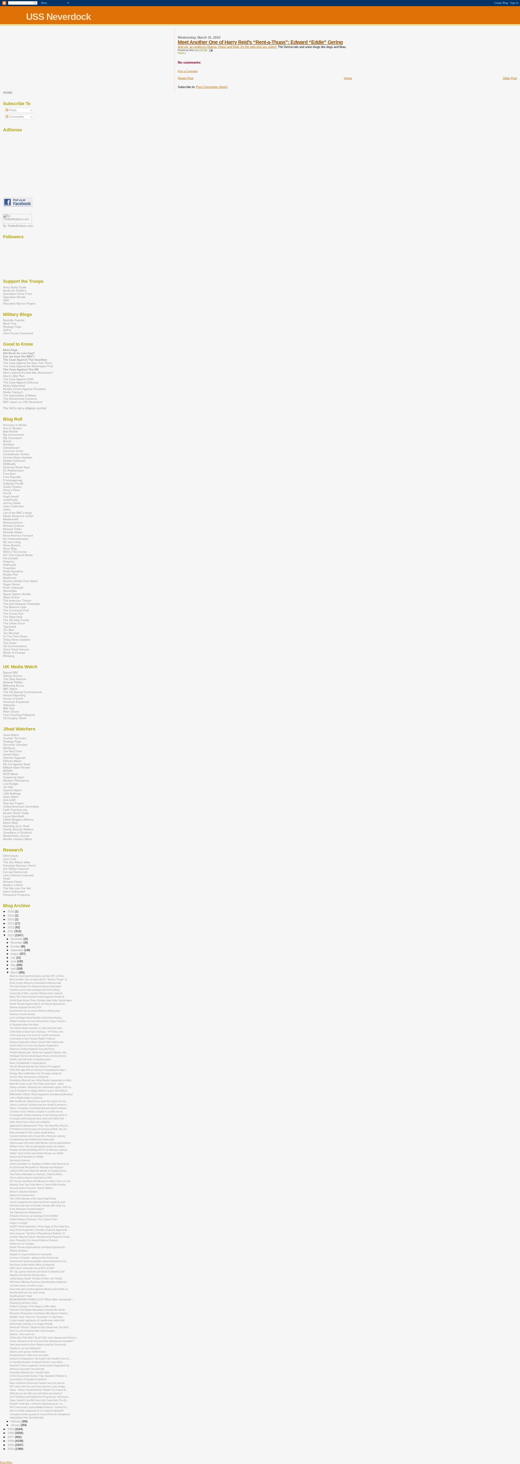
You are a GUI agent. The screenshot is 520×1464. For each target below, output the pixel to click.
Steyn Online (11, 597)
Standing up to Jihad (16, 826)
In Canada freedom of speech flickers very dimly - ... (38, 1362)
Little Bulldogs (12, 793)
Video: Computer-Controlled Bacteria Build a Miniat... (39, 1108)
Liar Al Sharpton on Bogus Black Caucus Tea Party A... (39, 1090)
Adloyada (9, 705)
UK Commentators (15, 646)
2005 (11, 1445)
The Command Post (16, 610)
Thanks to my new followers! (25, 1348)
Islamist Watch (12, 790)
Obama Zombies (19, 1250)
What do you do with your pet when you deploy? (36, 1393)
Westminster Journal (16, 835)
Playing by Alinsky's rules (23, 1303)
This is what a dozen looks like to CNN (31, 1177)
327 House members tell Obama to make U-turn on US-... (41, 1181)
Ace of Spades (12, 428)
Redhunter (10, 577)
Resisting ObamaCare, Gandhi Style (30, 1372)
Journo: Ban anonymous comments (29, 1076)
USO (6, 300)
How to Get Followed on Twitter (27, 1156)
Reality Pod (10, 574)
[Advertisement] (28, 58)
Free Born (9, 473)
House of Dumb (13, 698)
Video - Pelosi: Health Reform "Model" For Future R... (39, 1390)
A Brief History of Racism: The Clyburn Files (33, 1219)
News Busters (12, 545)
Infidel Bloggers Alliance (18, 819)
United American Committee (21, 806)
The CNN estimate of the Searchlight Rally (33, 1198)
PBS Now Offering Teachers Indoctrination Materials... (39, 1282)
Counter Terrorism (14, 738)
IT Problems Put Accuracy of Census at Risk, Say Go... (39, 1129)
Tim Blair (8, 629)
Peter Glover (11, 711)
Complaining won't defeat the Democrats (32, 1139)
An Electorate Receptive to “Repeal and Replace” (37, 1167)
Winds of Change (14, 652)
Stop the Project (13, 803)
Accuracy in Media (15, 425)
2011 (11, 931)
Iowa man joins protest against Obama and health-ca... (39, 1289)
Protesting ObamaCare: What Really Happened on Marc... (41, 1080)
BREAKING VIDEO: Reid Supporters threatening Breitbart (41, 1094)
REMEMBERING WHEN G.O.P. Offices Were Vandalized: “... (42, 1299)
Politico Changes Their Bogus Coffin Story (33, 1306)
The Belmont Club (14, 607)
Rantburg (9, 748)
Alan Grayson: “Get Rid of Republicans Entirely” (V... (38, 1233)
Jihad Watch (11, 735)
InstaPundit (10, 499)
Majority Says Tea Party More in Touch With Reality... (38, 1184)
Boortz (7, 441)
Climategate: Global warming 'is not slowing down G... (39, 1115)
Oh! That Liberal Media (18, 555)
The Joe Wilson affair (16, 862)
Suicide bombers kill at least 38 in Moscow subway (37, 1136)
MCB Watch (10, 774)
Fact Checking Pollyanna (19, 714)
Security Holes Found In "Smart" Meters (31, 1188)
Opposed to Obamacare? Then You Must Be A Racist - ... (40, 1125)
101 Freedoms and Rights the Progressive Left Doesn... (40, 1396)
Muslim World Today (16, 813)
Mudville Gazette (14, 320)
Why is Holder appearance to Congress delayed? (37, 1410)
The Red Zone (12, 751)
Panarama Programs (16, 894)
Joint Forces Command (18, 333)
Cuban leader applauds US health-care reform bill (37, 1320)
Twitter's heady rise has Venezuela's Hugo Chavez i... (39, 1021)
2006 (11, 1440)
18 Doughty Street (14, 718)
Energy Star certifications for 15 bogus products (36, 1073)
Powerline (9, 568)
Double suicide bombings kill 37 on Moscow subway (38, 1149)
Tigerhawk (9, 626)
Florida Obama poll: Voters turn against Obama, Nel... (39, 1052)
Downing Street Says (16, 467)
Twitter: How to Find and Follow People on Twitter (37, 1153)
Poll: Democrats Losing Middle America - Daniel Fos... (39, 1407)
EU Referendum (13, 470)
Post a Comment (188, 71)
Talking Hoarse (12, 675)
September (17, 950)
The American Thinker (17, 600)
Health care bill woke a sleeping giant (30, 1059)
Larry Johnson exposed (18, 875)
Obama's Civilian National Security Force (32, 1049)
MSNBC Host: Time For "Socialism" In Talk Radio (36, 1317)
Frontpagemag (12, 480)
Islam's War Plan (13, 376)
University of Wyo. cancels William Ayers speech (36, 993)
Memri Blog (10, 822)
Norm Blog (10, 548)
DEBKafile (9, 464)
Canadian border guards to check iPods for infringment (40, 1414)
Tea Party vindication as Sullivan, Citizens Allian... (37, 1174)
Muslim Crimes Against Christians (24, 389)
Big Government (13, 434)
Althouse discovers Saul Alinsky (27, 1369)
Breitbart (8, 444)
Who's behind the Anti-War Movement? (28, 372)
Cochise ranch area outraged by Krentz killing (35, 989)
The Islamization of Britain (19, 395)
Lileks (6, 509)
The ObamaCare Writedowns (26, 1212)
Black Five (9, 323)
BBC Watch (10, 688)
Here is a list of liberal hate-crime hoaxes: (32, 1330)
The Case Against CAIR (18, 379)
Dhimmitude (10, 855)
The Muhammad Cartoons (20, 398)
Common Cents (13, 451)
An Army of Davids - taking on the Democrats (34, 1257)
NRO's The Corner (15, 551)
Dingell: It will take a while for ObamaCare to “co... (37, 1403)
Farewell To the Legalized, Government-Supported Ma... (40, 1365)
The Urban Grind (14, 623)
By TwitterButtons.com (18, 225)
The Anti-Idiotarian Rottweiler (21, 603)
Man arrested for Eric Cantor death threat (32, 1132)
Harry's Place (11, 490)
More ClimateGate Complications (28, 1063)
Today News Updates (16, 639)
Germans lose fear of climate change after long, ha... (38, 1205)
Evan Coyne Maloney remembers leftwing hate (35, 983)
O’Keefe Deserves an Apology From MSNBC (34, 1216)
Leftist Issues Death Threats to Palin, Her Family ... (37, 1278)
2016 (11, 915)
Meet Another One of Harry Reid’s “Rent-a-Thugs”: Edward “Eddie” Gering (260, 42)
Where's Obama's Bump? (23, 1191)
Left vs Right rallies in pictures (26, 1097)
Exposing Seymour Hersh (19, 865)
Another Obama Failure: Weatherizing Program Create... (40, 1236)
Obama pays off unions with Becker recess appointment (40, 1143)
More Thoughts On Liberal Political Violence (34, 1240)
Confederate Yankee (16, 454)
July (13, 957)
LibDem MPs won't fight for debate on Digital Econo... (39, 1170)
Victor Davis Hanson (16, 649)
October (16, 946)
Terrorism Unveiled (15, 744)
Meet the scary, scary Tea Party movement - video (37, 1083)
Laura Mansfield (13, 816)
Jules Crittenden (13, 506)
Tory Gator (10, 642)
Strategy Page (12, 326)
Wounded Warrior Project (19, 303)
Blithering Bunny (13, 685)
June (14, 961)
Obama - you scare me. (22, 1334)
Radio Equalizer (13, 571)
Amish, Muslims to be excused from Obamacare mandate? (42, 1341)
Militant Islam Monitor (16, 767)
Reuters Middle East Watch (20, 581)
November (17, 942)
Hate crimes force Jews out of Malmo (30, 1122)
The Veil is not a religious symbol (24, 408)
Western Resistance (16, 780)
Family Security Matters (18, 829)
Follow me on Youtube (22, 1243)
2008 (11, 1433)
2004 (11, 1448)
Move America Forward (18, 535)
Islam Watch (11, 796)
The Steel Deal (12, 616)
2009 (11, 1429)
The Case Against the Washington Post (28, 366)
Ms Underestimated (15, 538)
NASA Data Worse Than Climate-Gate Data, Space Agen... (42, 1000)
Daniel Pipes (11, 754)
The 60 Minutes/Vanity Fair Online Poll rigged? (35, 1066)
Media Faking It (13, 392)
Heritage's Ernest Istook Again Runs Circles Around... (39, 1056)
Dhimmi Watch (12, 761)
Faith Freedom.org (15, 809)
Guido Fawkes (12, 486)
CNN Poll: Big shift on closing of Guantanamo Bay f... (38, 1070)
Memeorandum (13, 522)
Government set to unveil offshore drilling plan (35, 1010)
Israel (6, 878)
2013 (11, 923)
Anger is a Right (18, 1223)
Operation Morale (14, 297)
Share (181, 53)
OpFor (7, 330)
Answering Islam (13, 777)
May (13, 965)
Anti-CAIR (9, 800)
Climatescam (11, 447)
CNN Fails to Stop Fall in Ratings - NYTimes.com (36, 1031)
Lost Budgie (10, 783)
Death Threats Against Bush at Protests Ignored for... (38, 1003)
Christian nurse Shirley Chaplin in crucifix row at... (37, 1111)
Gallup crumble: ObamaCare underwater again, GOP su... (41, 1087)
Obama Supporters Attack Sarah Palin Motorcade (37, 1042)
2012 (11, 927)
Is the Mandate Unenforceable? (27, 1209)
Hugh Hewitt (11, 496)
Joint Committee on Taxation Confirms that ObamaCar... (40, 1163)
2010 (11, 935)
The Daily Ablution (14, 679)
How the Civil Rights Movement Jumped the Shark (37, 1309)
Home (348, 78)
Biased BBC (10, 672)
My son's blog (12, 542)
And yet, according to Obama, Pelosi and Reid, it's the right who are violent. (227, 47)
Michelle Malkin (13, 532)
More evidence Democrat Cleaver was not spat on (37, 1383)
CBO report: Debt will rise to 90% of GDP (32, 1268)
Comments (16, 116)
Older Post (510, 78)
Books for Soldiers (14, 290)
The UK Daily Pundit (16, 620)
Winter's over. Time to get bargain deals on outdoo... (38, 1146)
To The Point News (15, 636)
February (16, 1421)
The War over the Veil (17, 888)
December (17, 938)
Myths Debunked (14, 385)
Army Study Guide (14, 287)
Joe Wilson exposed (16, 868)
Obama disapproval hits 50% (25, 1007)
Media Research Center (18, 516)
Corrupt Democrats (15, 872)
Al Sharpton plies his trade (24, 1024)
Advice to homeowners (22, 1195)
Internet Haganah (14, 757)
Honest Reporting (14, 695)
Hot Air (7, 493)
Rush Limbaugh (13, 587)
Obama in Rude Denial (22, 1014)
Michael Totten (12, 529)
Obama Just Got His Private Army (28, 1275)
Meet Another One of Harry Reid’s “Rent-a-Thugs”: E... (39, 979)
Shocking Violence (20, 1160)
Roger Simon (11, 584)
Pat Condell (10, 558)
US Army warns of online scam (26, 1285)
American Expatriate (16, 701)
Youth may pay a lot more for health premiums (35, 1035)
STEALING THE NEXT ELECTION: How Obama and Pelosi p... (44, 1337)
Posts (12, 110)
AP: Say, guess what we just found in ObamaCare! (37, 1271)
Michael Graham (13, 525)
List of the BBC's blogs (17, 512)
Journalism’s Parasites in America (28, 1379)
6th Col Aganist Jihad (16, 764)
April (14, 968)
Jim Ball (8, 787)
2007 (11, 1437)
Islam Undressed (14, 891)
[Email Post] (210, 50)
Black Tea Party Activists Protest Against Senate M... (38, 996)
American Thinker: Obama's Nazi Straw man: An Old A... (40, 1327)
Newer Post (185, 78)
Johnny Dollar (12, 503)
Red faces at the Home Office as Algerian (32, 1264)
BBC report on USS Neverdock (22, 402)
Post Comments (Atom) (212, 87)
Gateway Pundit (13, 483)
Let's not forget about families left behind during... (36, 1017)
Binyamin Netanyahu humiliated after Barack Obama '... (40, 1313)
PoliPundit (9, 564)
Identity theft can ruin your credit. (27, 1292)
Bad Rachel (10, 431)
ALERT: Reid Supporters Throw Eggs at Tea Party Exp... (40, 1226)
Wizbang (8, 655)
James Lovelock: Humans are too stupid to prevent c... (39, 1104)
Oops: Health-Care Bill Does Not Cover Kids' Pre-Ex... (39, 1400)
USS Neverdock (58, 16)
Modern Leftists (13, 885)
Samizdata (10, 590)
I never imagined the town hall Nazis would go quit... (38, 1202)
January (16, 1425)
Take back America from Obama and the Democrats (38, 1344)
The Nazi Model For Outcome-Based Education (36, 986)
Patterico (8, 561)
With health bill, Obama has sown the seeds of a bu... (39, 1101)
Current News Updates (17, 457)
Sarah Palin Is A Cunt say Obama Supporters (34, 1045)
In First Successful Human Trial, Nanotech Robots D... (39, 1376)
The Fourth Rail (13, 613)
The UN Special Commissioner (22, 692)
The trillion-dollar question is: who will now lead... (37, 1028)
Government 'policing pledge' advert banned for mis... (39, 1261)
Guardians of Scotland (17, 832)
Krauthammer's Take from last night (29, 1355)
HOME (7, 92)
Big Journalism (12, 438)
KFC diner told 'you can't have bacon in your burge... (38, 1386)
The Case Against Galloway (20, 382)
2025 (11, 911)
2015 (11, 919)
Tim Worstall (11, 633)
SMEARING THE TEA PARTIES (27, 1417)
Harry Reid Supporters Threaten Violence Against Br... (39, 1230)
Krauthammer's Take (21, 1296)
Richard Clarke (12, 881)
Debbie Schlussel (14, 460)
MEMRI (8, 770)
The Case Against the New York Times (27, 363)
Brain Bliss (6, 1462)
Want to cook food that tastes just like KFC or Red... (37, 976)
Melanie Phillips (13, 682)
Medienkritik (10, 519)
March (15, 972)
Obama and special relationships (28, 1351)
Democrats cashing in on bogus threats (31, 1323)
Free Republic (12, 477)
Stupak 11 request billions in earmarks (31, 1254)
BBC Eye (8, 708)
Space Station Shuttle (17, 594)
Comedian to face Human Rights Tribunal (32, 1038)
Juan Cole (9, 859)
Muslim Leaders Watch (17, 839)
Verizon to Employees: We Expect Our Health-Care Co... (40, 1358)
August (15, 953)
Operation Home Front (17, 293)
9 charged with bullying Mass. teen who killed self (37, 1118)
